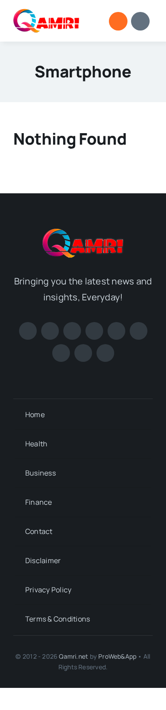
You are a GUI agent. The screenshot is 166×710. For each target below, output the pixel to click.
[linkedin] (138, 331)
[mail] (105, 353)
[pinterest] (94, 331)
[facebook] (28, 331)
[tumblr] (83, 353)
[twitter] (50, 331)
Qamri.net (73, 656)
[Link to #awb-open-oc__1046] (118, 21)
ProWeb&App (117, 656)
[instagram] (72, 331)
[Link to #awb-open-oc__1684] (140, 21)
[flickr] (61, 353)
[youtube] (116, 331)
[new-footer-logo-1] (46, 12)
